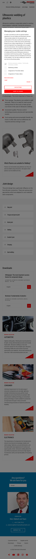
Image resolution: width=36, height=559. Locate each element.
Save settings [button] (18, 87)
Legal (5, 80)
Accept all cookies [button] (18, 91)
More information (8, 77)
